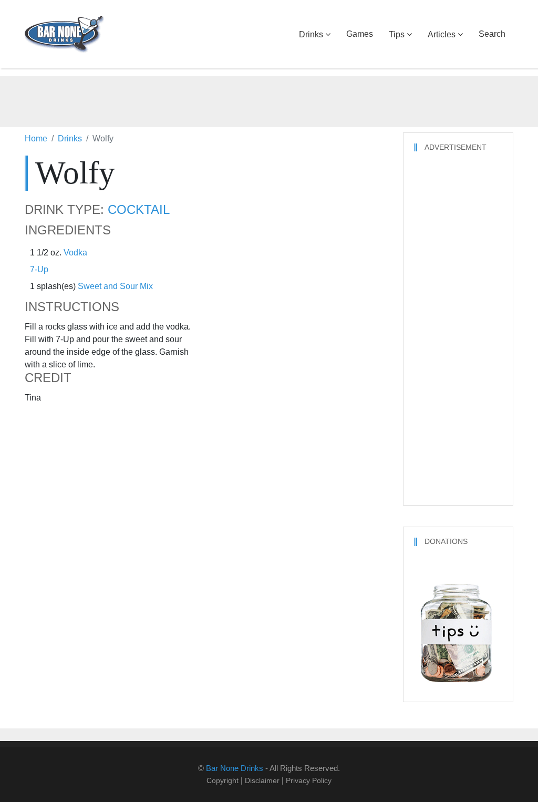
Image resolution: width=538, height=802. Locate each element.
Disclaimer (262, 780)
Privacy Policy (309, 780)
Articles (442, 34)
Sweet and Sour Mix (115, 286)
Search (492, 33)
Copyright (222, 780)
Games (359, 33)
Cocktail (139, 210)
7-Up (39, 269)
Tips (397, 34)
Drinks (311, 34)
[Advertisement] (269, 100)
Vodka (75, 252)
